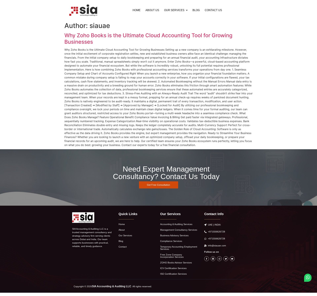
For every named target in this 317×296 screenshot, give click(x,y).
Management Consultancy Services (178, 229)
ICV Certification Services (173, 268)
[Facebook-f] (206, 258)
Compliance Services (171, 241)
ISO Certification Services (173, 274)
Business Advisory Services (174, 235)
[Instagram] (219, 258)
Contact (123, 246)
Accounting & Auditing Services (176, 224)
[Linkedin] (213, 258)
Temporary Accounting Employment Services (178, 247)
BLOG (196, 10)
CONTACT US (213, 10)
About (122, 229)
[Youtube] (232, 258)
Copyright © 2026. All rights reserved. (113, 286)
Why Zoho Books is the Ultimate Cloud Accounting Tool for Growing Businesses (148, 38)
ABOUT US (152, 10)
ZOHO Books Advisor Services (176, 262)
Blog (121, 241)
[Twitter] (225, 258)
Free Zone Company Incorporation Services (172, 255)
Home (122, 224)
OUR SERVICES (174, 10)
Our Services (125, 235)
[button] (176, 10)
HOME (137, 10)
